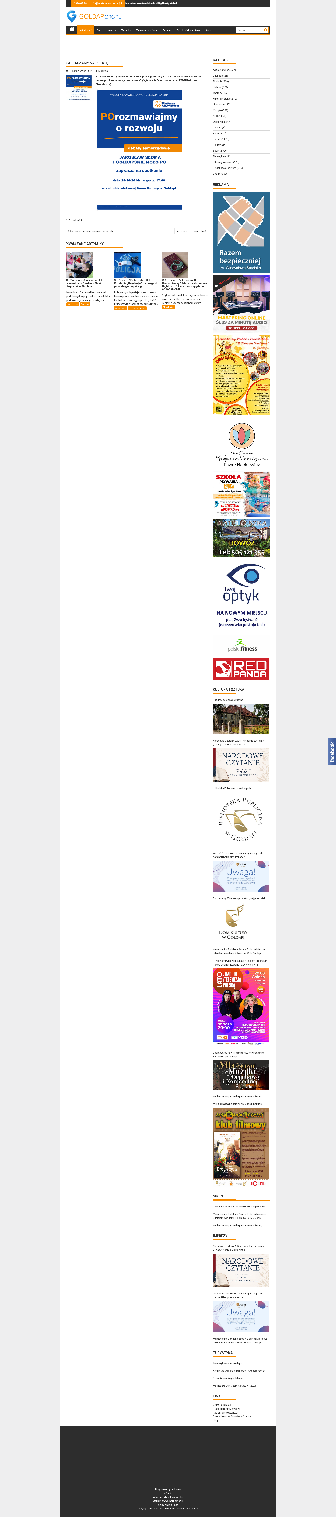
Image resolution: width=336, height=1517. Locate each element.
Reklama (167, 30)
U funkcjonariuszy (137, 308)
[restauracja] (242, 557)
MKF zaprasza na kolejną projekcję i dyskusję (237, 1104)
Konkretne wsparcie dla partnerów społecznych (239, 1096)
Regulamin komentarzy (188, 30)
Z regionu (218, 173)
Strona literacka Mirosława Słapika (232, 1416)
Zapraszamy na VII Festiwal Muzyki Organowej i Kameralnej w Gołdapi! (239, 1054)
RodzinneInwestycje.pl (225, 1412)
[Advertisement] (206, 16)
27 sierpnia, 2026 (77, 280)
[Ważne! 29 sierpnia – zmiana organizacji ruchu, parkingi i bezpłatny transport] (241, 876)
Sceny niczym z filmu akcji (190, 231)
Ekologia (217, 81)
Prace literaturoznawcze (226, 1408)
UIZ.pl (216, 1420)
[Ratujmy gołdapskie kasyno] (241, 719)
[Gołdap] (72, 28)
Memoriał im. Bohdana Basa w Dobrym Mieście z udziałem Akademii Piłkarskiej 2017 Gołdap (240, 951)
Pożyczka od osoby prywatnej (168, 1497)
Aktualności (85, 30)
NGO (215, 116)
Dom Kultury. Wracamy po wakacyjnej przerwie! (239, 898)
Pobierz (217, 127)
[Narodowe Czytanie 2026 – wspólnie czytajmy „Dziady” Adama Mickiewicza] (241, 765)
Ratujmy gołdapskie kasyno (228, 699)
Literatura (218, 104)
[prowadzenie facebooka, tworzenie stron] (241, 679)
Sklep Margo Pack (168, 1504)
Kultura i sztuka (221, 98)
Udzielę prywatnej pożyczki (168, 1501)
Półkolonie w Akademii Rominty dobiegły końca (239, 1206)
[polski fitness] (242, 655)
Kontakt (210, 30)
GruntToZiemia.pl (222, 1405)
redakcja (103, 71)
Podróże (217, 133)
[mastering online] (242, 333)
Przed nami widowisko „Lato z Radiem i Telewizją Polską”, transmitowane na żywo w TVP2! (240, 962)
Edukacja (85, 304)
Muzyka (217, 110)
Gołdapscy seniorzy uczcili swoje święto (92, 231)
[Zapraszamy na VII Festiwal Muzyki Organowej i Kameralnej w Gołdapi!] (241, 1075)
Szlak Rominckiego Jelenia (228, 1378)
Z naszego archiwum (147, 30)
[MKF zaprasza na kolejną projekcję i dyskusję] (241, 1147)
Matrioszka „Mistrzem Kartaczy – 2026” (235, 1385)
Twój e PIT (168, 1493)
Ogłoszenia (219, 121)
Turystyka (126, 30)
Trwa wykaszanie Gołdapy (227, 1363)
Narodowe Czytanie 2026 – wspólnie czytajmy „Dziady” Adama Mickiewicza (238, 742)
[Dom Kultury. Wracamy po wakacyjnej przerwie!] (233, 922)
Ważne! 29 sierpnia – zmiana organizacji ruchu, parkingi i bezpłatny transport (239, 855)
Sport (100, 30)
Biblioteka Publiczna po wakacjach (232, 788)
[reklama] (242, 415)
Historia (217, 87)
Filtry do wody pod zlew (168, 1489)
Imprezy (112, 30)
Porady (217, 139)
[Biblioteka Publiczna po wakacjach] (241, 819)
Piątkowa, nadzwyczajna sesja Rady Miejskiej (128, 3)
